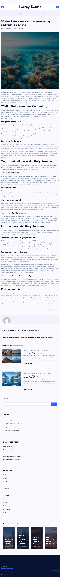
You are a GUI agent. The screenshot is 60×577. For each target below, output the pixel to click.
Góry (6, 478)
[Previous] (53, 524)
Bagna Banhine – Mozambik (10, 449)
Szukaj (5, 398)
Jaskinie (7, 481)
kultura (27, 350)
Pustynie (7, 499)
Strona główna (14, 13)
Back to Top (55, 570)
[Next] (56, 524)
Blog (20, 13)
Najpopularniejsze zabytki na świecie (13, 423)
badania (24, 373)
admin (15, 318)
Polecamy (7, 495)
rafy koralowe (41, 310)
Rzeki (6, 502)
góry (24, 350)
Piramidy (7, 488)
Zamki (6, 512)
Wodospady (7, 509)
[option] (9, 538)
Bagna (6, 474)
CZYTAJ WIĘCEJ (28, 363)
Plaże (6, 492)
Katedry (7, 485)
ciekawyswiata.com (5, 569)
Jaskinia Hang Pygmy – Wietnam (11, 459)
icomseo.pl (9, 574)
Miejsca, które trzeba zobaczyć (12, 430)
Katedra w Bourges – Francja (10, 453)
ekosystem (30, 373)
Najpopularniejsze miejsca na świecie (13, 427)
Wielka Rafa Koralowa (52, 310)
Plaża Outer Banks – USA (9, 446)
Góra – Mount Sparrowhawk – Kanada (12, 456)
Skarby (2, 28)
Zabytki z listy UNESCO (10, 420)
